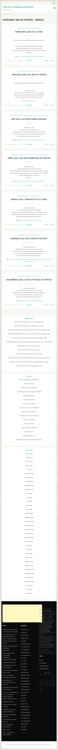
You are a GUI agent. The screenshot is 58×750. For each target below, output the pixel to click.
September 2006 (29, 581)
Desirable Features (29, 399)
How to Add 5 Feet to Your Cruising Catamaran (24, 362)
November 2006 (29, 573)
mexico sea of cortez (30, 100)
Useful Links (6, 729)
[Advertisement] (13, 613)
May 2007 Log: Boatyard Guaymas (29, 119)
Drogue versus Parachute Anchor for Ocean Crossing (25, 330)
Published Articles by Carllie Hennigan (29, 391)
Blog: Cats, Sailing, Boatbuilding (29, 379)
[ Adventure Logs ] (22, 28)
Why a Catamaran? (29, 395)
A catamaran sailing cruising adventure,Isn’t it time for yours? (9, 637)
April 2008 (29, 509)
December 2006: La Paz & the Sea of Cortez (29, 280)
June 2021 (29, 457)
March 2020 (29, 465)
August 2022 (29, 453)
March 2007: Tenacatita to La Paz (29, 199)
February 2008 (29, 517)
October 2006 (29, 577)
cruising (52, 613)
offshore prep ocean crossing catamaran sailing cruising (22, 259)
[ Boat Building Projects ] (27, 115)
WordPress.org (44, 668)
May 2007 (29, 549)
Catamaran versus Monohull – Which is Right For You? (25, 334)
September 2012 (29, 489)
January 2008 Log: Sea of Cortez (29, 74)
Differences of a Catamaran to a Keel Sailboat (8, 682)
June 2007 (29, 545)
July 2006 (29, 589)
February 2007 (29, 561)
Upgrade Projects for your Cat (29, 415)
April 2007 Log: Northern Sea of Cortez (29, 158)
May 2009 (29, 493)
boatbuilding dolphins (44, 613)
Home (3, 14)
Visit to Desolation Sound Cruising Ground (25, 338)
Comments (43, 665)
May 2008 (29, 505)
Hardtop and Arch (8, 701)
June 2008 (29, 501)
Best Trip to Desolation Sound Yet (25, 322)
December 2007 (29, 525)
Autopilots (5, 650)
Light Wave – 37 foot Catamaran (29, 407)
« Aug (40, 689)
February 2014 (29, 485)
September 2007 (29, 537)
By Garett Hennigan (9, 60)
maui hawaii (47, 616)
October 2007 (29, 533)
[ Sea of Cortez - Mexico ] (34, 28)
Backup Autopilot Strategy (24, 354)
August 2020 (29, 461)
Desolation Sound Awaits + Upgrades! (25, 326)
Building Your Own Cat (29, 411)
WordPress (48, 744)
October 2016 (29, 477)
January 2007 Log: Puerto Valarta (29, 238)
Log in (41, 660)
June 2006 (29, 593)
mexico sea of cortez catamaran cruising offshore (33, 140)
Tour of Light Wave (29, 403)
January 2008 (29, 521)
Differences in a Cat (29, 435)
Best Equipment (29, 423)
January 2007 (29, 565)
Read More (29, 60)
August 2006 (29, 585)
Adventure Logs (29, 383)
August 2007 (29, 541)
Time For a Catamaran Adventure (17, 7)
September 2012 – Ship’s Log (24, 366)
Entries (42, 663)
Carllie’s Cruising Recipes (29, 427)
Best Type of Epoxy (24, 350)
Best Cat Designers (29, 419)
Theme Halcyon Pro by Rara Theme (32, 744)
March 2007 (29, 557)
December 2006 (29, 569)
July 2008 (29, 497)
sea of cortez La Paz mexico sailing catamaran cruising (30, 56)
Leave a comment (18, 60)
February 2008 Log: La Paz (29, 32)
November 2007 (29, 529)
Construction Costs (9, 662)
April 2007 (29, 553)
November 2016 (29, 473)
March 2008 (29, 513)
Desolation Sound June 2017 (26, 346)
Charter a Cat (29, 431)
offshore (42, 634)
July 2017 (29, 469)
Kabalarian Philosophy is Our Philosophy (29, 439)
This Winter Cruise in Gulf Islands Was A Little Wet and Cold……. (25, 342)
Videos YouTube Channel (29, 387)
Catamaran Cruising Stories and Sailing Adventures (24, 358)
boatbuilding (19, 140)
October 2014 (29, 481)
